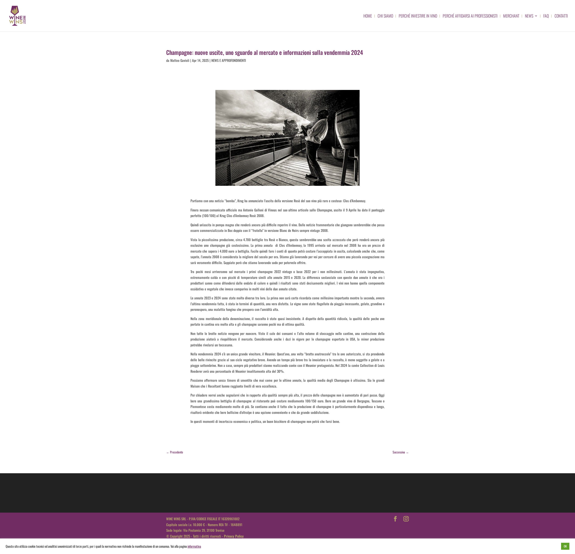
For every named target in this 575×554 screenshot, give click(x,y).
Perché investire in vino (418, 16)
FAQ (546, 16)
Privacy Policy (234, 536)
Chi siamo (385, 16)
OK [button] (565, 546)
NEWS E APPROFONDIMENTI (228, 60)
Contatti (561, 16)
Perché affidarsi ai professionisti (470, 16)
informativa (194, 546)
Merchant (511, 16)
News (529, 16)
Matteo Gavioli (179, 60)
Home (367, 16)
